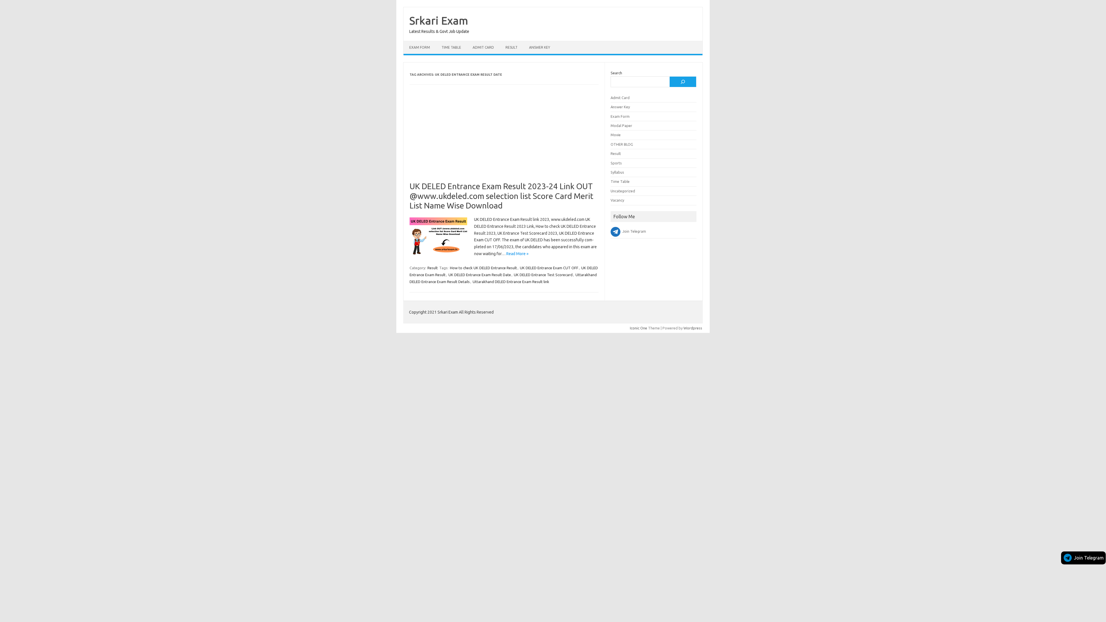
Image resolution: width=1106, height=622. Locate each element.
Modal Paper (621, 126)
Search (616, 73)
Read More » (517, 253)
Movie (616, 135)
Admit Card (483, 47)
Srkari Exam (438, 20)
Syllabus (617, 172)
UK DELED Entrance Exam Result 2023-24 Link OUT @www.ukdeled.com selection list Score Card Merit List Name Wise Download (501, 196)
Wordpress (692, 328)
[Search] (682, 81)
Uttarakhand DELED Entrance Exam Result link (511, 282)
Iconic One (638, 328)
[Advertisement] (504, 138)
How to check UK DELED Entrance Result (483, 268)
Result (511, 47)
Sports (616, 163)
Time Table (451, 47)
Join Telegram (1089, 557)
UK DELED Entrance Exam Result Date (479, 275)
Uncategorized (623, 191)
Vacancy (617, 200)
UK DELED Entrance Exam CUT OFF (549, 268)
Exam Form (419, 47)
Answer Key (539, 47)
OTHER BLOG (622, 144)
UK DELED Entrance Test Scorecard (543, 275)
